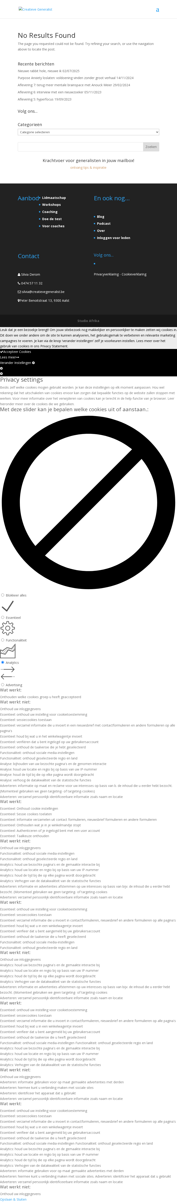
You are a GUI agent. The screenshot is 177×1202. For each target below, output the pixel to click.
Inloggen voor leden (113, 238)
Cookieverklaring (134, 274)
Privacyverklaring (106, 274)
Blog (100, 216)
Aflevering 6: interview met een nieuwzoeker (50, 92)
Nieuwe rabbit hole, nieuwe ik (40, 71)
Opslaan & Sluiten (13, 1199)
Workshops (51, 204)
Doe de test (52, 219)
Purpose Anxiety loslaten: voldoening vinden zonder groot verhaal (66, 78)
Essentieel (13, 617)
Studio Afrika (88, 321)
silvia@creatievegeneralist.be (43, 291)
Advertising (14, 685)
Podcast (104, 223)
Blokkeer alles (16, 595)
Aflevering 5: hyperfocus (35, 99)
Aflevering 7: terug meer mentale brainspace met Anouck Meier (65, 85)
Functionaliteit (16, 640)
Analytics (12, 662)
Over (101, 230)
